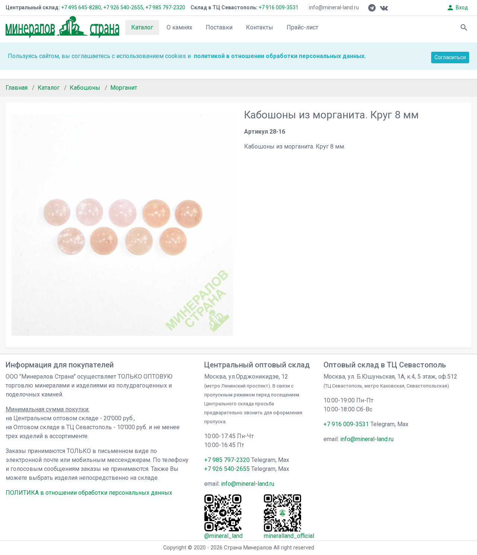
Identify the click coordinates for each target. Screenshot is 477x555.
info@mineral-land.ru (334, 7)
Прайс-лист (302, 27)
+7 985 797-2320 (165, 7)
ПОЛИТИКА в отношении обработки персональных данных (89, 492)
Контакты (259, 27)
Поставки (219, 27)
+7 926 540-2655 (227, 468)
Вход (457, 8)
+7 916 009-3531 (278, 7)
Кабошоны (85, 87)
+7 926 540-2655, (123, 7)
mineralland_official (289, 535)
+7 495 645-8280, (81, 7)
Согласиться (450, 57)
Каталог (142, 27)
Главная (17, 87)
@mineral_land (223, 535)
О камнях (179, 27)
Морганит (123, 87)
